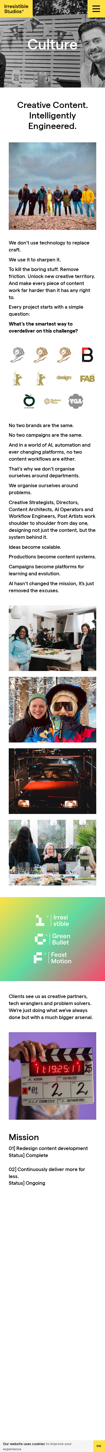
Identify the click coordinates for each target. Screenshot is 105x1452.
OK (99, 1446)
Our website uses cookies (24, 1443)
